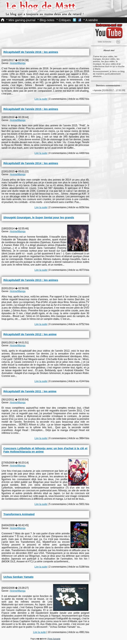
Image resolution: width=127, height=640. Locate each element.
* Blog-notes (45, 20)
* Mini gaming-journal (20, 20)
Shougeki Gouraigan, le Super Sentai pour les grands (38, 217)
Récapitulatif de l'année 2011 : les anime (29, 391)
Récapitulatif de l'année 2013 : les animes (30, 280)
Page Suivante (54, 639)
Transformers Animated (19, 514)
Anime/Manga (17, 63)
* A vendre (90, 20)
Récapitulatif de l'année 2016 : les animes (30, 52)
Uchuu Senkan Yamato (18, 576)
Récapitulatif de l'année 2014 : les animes (30, 163)
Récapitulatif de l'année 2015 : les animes (30, 109)
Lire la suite (41, 99)
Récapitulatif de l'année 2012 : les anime (30, 334)
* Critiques (64, 20)
